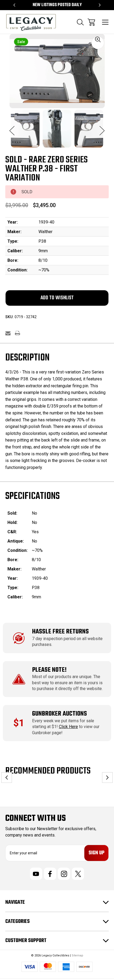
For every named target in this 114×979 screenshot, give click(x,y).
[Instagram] (64, 874)
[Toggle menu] (105, 22)
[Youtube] (36, 874)
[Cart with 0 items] (91, 22)
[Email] (8, 333)
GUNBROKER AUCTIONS (59, 714)
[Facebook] (50, 874)
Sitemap (77, 955)
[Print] (17, 333)
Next (102, 128)
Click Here (68, 726)
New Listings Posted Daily (57, 5)
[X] (78, 874)
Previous (12, 128)
